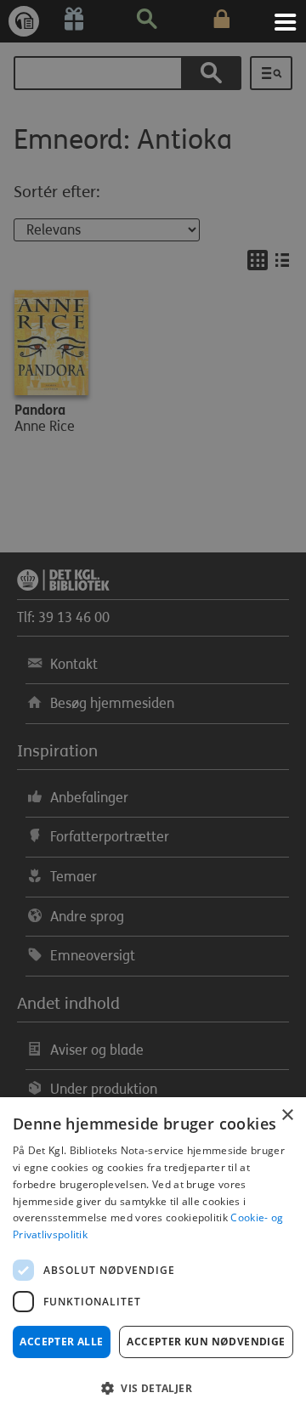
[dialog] (153, 1259)
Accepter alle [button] (61, 1341)
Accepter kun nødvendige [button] (206, 1341)
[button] (153, 1388)
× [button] (286, 1115)
